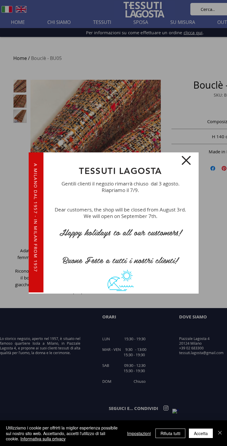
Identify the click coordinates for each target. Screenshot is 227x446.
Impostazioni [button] (139, 433)
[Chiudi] (219, 433)
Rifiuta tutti (170, 433)
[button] (186, 160)
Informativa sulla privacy (43, 439)
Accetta (201, 433)
